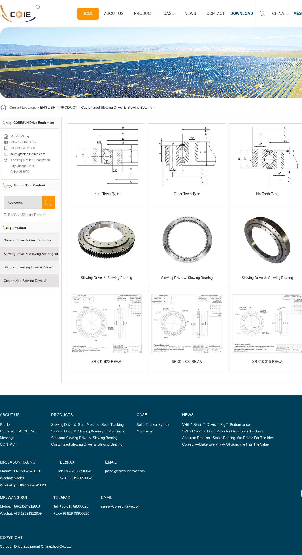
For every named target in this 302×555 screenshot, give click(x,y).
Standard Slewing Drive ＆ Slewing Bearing (84, 438)
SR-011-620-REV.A (106, 362)
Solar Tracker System (153, 424)
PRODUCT (143, 14)
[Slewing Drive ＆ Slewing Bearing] (106, 240)
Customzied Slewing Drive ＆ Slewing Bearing (116, 107)
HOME (88, 14)
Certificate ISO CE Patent (19, 431)
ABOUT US (114, 14)
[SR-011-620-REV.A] (106, 324)
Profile (5, 424)
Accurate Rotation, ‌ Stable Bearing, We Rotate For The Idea (228, 438)
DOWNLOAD (241, 14)
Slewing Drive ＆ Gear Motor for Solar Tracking (87, 424)
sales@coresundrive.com (27, 154)
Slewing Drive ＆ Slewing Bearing (106, 278)
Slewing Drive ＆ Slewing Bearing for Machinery (88, 431)
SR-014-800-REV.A (187, 362)
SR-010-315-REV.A (267, 362)
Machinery (145, 431)
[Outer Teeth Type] (187, 156)
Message (7, 438)
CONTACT (215, 14)
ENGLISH (47, 107)
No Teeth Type (267, 194)
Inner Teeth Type (106, 194)
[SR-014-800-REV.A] (187, 324)
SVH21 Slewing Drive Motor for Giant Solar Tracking (222, 431)
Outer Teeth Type (187, 194)
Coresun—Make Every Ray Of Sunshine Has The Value (225, 444)
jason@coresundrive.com (125, 471)
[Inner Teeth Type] (106, 156)
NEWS (190, 14)
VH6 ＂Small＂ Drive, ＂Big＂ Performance (216, 424)
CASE (169, 14)
